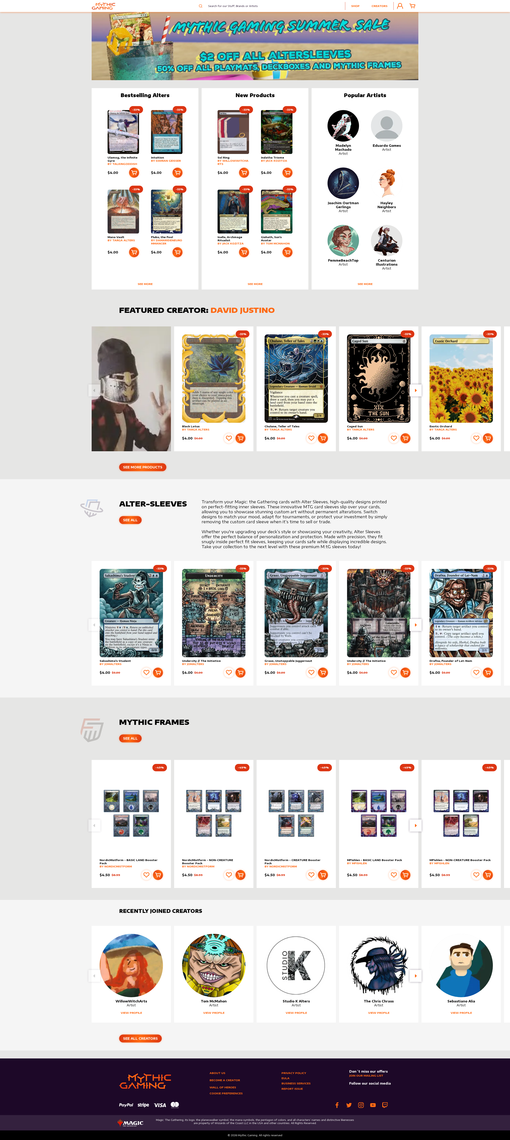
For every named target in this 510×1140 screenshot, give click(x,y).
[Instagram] (361, 1105)
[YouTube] (373, 1105)
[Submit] (200, 6)
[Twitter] (349, 1105)
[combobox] (230, 6)
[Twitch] (385, 1105)
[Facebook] (337, 1105)
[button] (416, 390)
